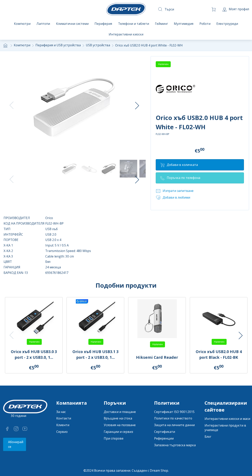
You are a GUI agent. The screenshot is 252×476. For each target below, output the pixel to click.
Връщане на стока (118, 418)
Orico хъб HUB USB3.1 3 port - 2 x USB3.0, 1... (95, 354)
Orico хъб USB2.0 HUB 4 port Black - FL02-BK (219, 354)
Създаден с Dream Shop (150, 470)
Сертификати (164, 432)
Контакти (63, 418)
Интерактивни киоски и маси (227, 418)
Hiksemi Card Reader (157, 357)
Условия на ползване (120, 425)
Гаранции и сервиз (118, 432)
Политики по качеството (173, 418)
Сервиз (62, 432)
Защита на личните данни (174, 425)
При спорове (113, 438)
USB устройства (98, 45)
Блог (208, 436)
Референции (164, 438)
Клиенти (62, 425)
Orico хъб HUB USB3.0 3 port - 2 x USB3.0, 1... (34, 354)
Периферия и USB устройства (58, 45)
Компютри (22, 45)
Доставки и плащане (120, 412)
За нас (61, 412)
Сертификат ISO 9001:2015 (174, 412)
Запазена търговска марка (175, 445)
